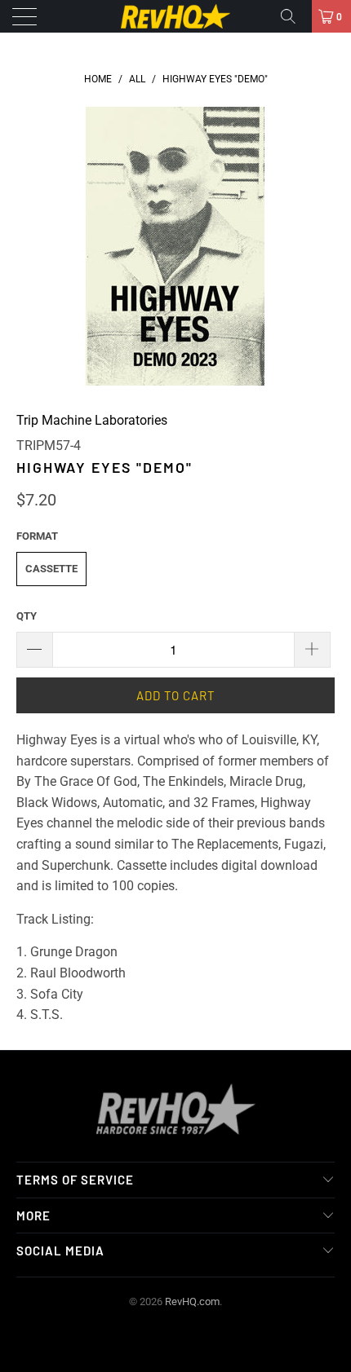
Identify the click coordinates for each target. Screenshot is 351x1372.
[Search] (294, 16)
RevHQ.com (192, 1301)
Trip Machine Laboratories (91, 420)
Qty (26, 616)
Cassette (51, 568)
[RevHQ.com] (176, 16)
